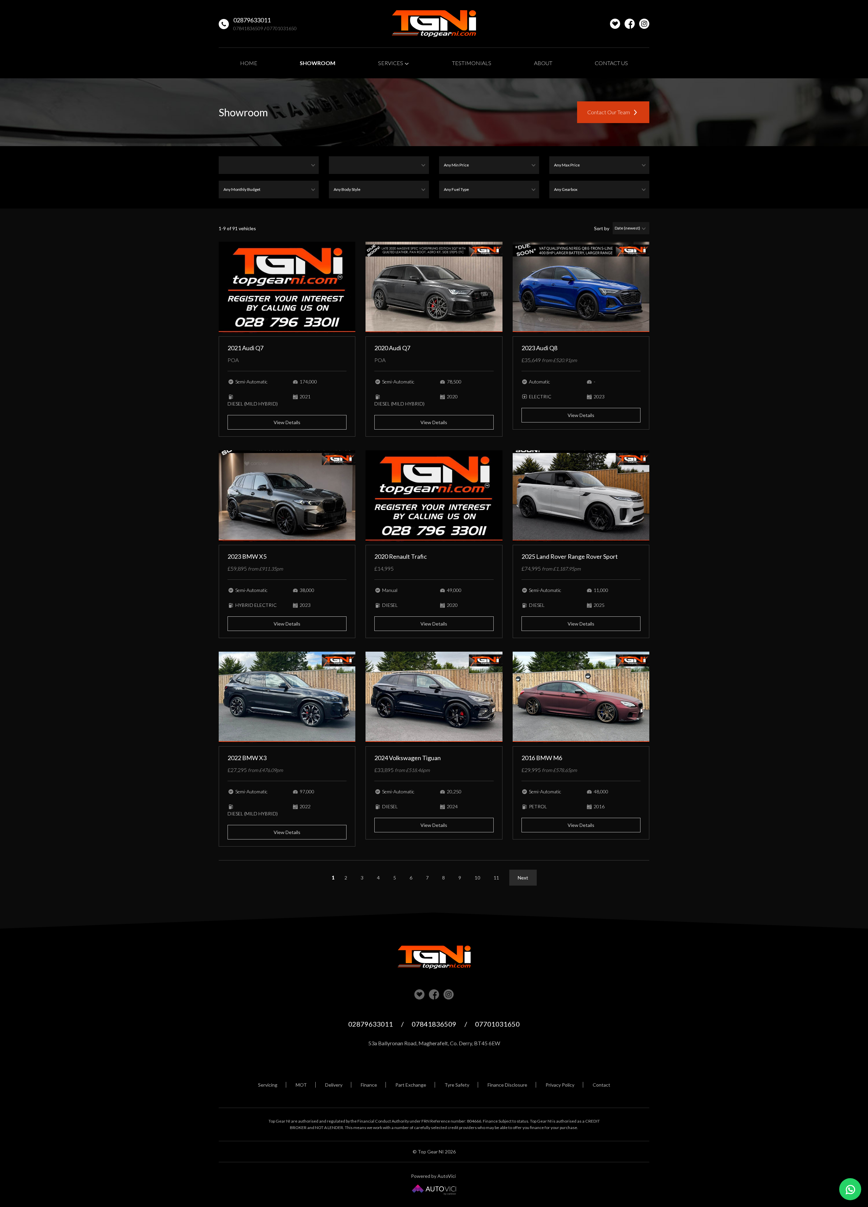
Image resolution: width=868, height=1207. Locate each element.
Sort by (601, 228)
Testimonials (471, 63)
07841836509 (248, 28)
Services (391, 63)
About (543, 63)
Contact (601, 1085)
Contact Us (611, 63)
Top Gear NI (434, 23)
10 (477, 877)
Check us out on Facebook (630, 24)
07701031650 (282, 28)
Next (523, 877)
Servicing (267, 1085)
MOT (301, 1085)
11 (496, 877)
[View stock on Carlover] (615, 24)
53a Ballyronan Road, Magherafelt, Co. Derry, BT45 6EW (434, 1043)
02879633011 (252, 20)
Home (248, 63)
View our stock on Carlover (419, 994)
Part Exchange (410, 1085)
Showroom (317, 63)
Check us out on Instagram (644, 24)
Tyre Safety (457, 1085)
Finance (369, 1085)
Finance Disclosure (507, 1085)
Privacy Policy (560, 1085)
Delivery (333, 1085)
